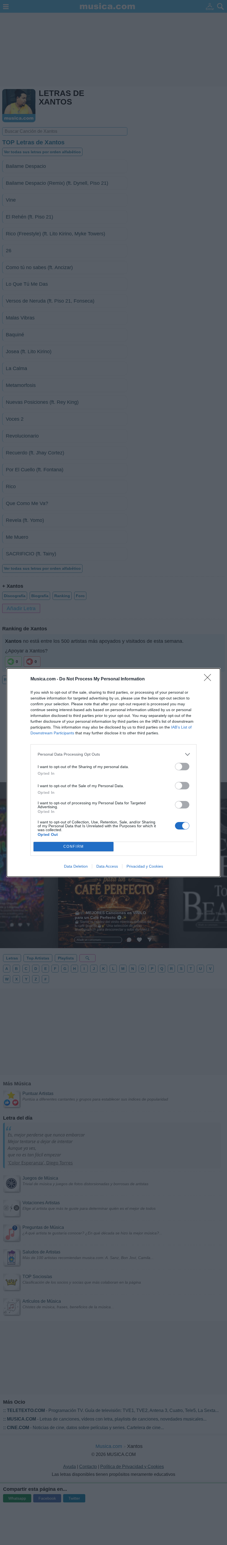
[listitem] (113, 754)
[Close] (209, 679)
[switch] (182, 766)
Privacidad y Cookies (145, 866)
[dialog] (113, 773)
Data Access (107, 866)
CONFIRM (73, 846)
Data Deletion (76, 866)
